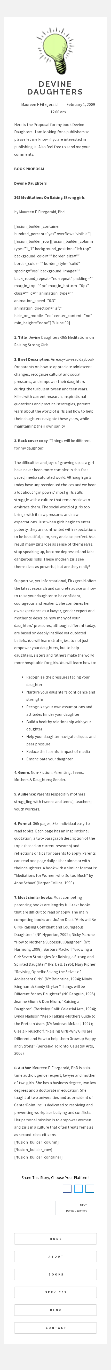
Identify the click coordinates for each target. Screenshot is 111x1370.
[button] (67, 1189)
